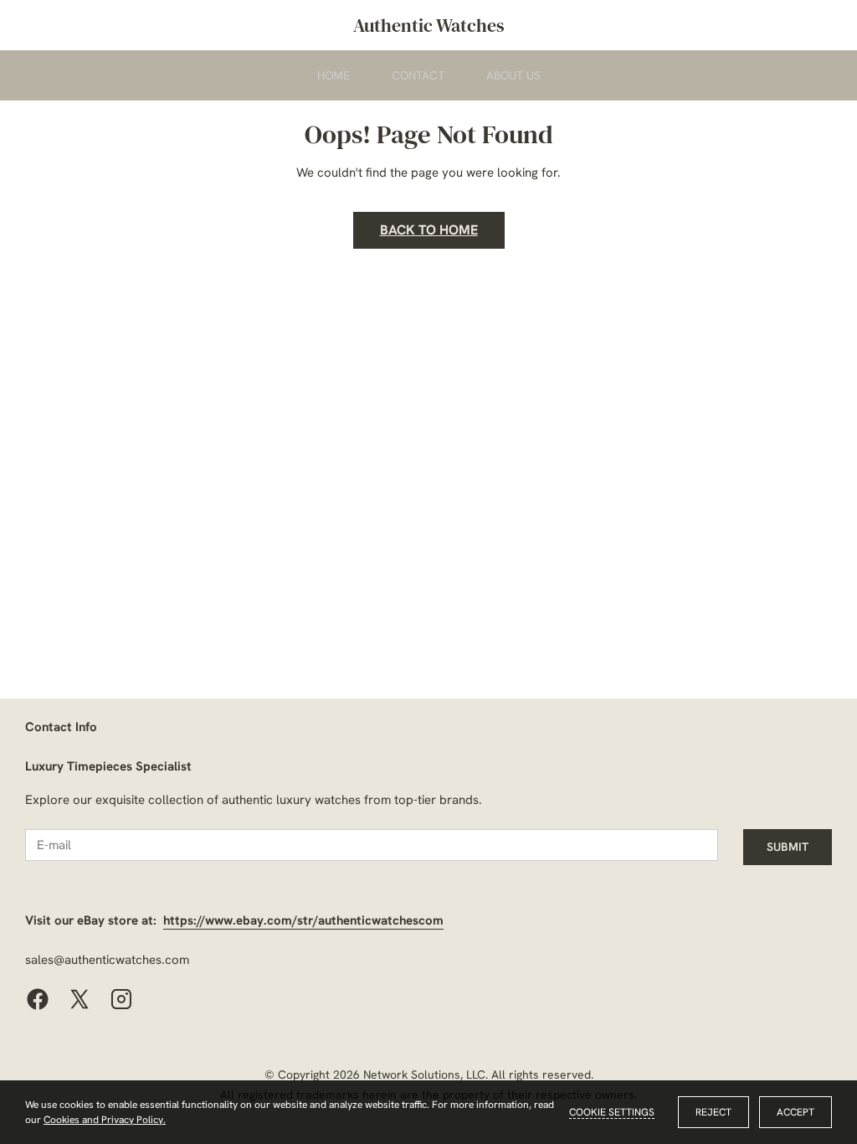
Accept (795, 1112)
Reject (713, 1112)
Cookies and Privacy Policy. (105, 1119)
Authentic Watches (429, 25)
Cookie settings (611, 1112)
